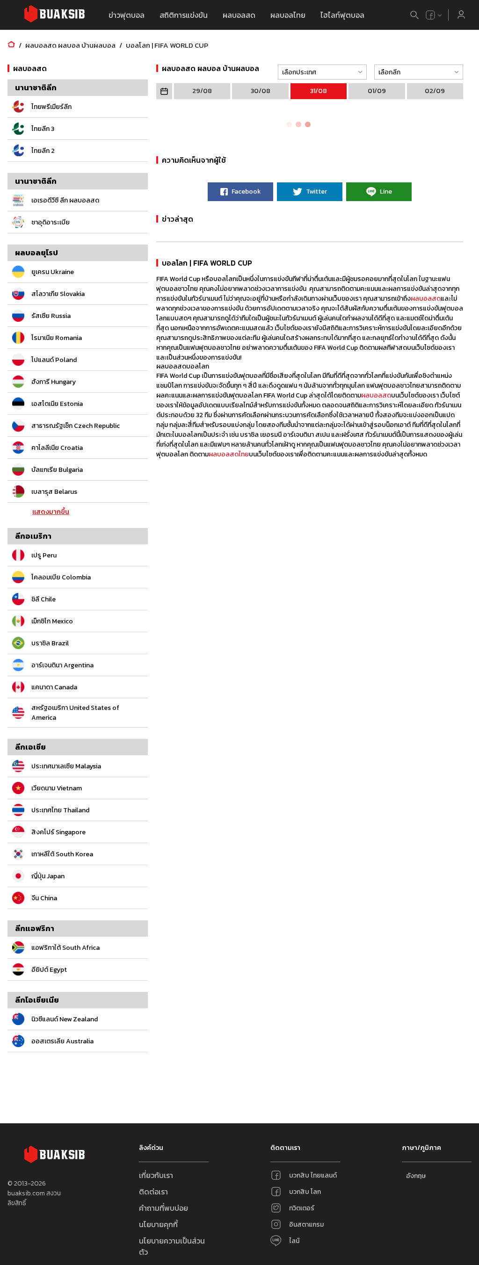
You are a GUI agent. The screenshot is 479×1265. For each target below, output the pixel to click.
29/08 (202, 91)
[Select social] (434, 15)
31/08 (318, 91)
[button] (319, 72)
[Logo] (54, 15)
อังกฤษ (416, 1176)
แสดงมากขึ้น (50, 512)
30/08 (260, 91)
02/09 (435, 91)
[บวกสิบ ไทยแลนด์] (430, 15)
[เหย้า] (11, 45)
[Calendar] (164, 91)
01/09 (377, 91)
